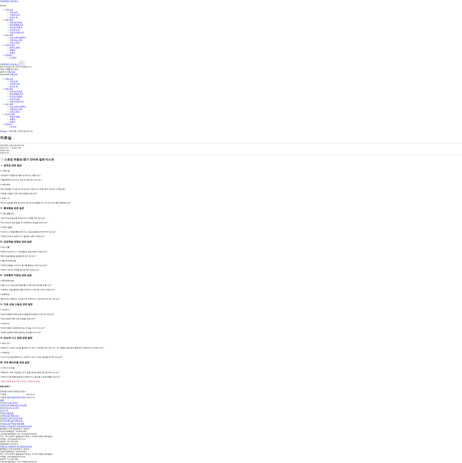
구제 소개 (9, 10)
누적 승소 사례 (16, 40)
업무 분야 (9, 20)
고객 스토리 (15, 42)
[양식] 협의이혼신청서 (16, 397)
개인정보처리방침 (24, 426)
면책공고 (4, 426)
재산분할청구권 (16, 25)
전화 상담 (11, 72)
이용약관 (12, 426)
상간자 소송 (15, 30)
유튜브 (12, 50)
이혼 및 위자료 (16, 22)
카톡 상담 (14, 74)
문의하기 (9, 55)
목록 (2, 400)
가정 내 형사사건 (17, 32)
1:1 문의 (13, 58)
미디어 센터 (10, 45)
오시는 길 (14, 17)
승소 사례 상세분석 (18, 37)
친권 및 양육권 (16, 27)
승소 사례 (9, 35)
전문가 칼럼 (15, 48)
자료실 (12, 53)
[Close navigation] (21, 63)
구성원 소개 (15, 15)
